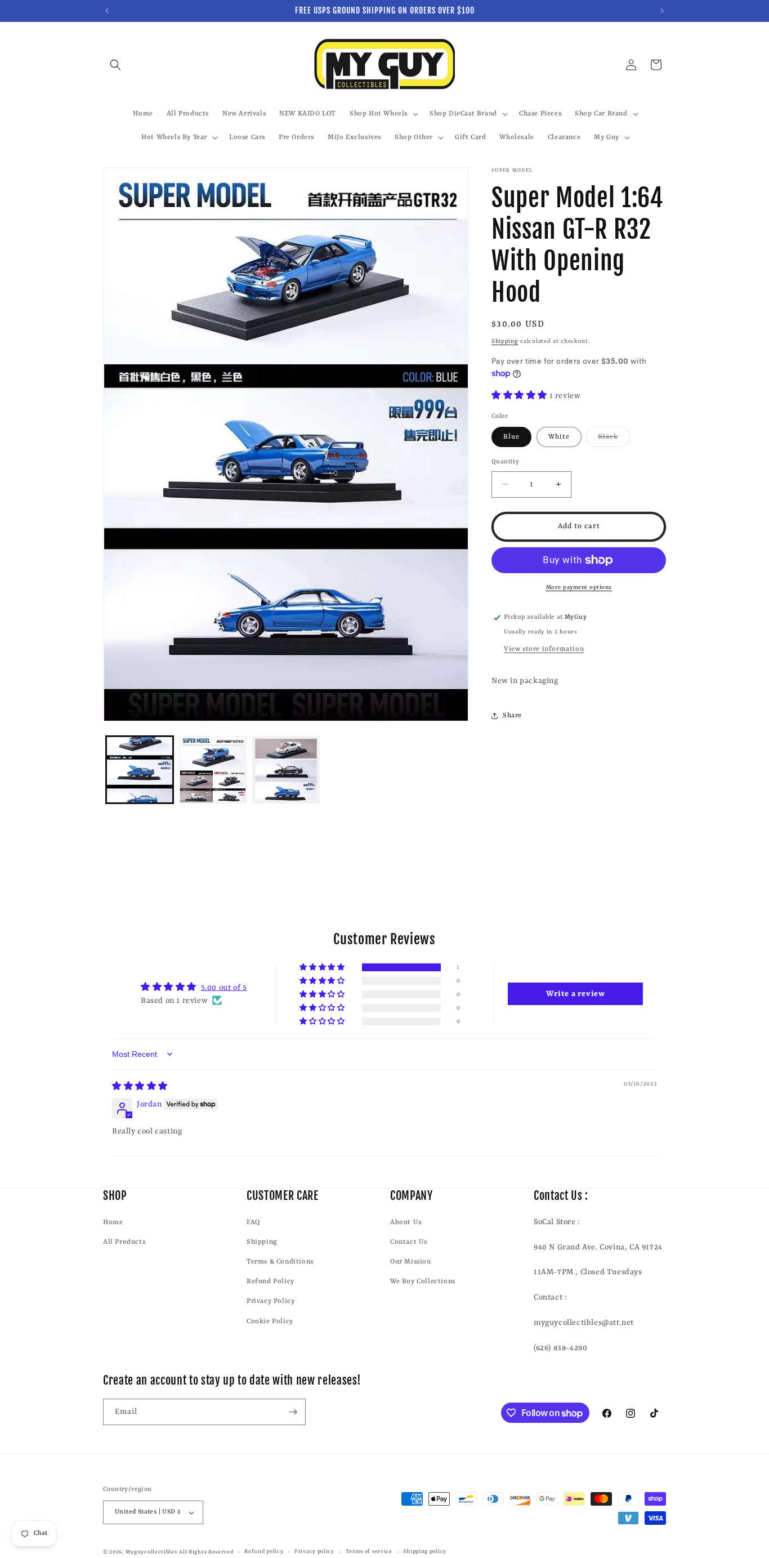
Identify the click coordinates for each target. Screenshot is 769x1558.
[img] (140, 1086)
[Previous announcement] (107, 10)
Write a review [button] (575, 993)
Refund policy (263, 1551)
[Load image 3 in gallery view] (286, 769)
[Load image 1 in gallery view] (139, 769)
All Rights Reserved (206, 1552)
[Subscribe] (292, 1412)
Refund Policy (270, 1281)
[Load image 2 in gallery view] (213, 769)
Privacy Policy (270, 1302)
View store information (544, 649)
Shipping (504, 341)
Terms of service (369, 1551)
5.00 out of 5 (224, 987)
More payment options (579, 587)
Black (614, 439)
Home (113, 1222)
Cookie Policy (270, 1321)
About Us (406, 1222)
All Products (124, 1242)
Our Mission (410, 1262)
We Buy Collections (422, 1281)
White (559, 437)
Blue (511, 437)
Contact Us (408, 1242)
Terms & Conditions (280, 1262)
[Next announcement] (662, 10)
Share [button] (512, 716)
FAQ (253, 1222)
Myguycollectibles (151, 1552)
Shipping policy (424, 1551)
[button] (115, 64)
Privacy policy (314, 1551)
